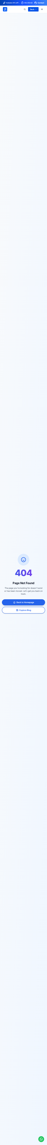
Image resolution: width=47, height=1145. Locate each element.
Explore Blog (25, 610)
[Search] (25, 9)
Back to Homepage (25, 602)
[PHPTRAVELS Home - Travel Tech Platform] (5, 9)
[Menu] (42, 9)
